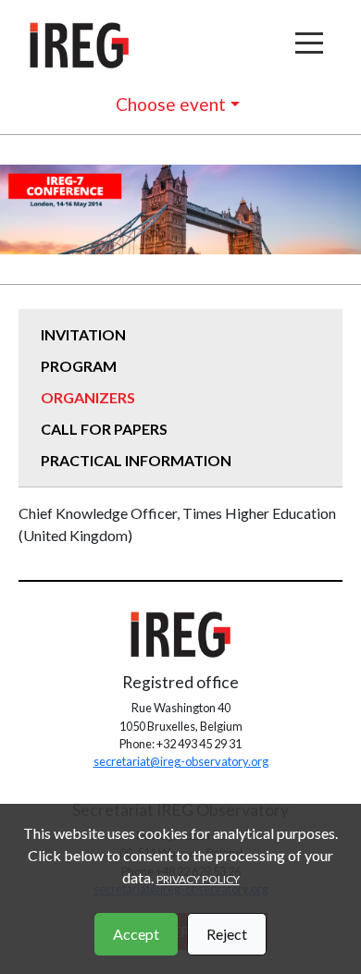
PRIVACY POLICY (198, 879)
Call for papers (104, 429)
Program (79, 366)
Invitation (83, 334)
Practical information (136, 460)
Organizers (88, 397)
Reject (226, 934)
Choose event (171, 104)
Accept (136, 934)
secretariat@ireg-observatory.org (180, 761)
